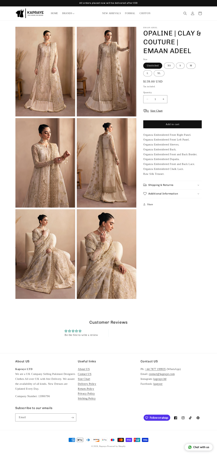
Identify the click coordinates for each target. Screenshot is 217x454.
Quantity (147, 92)
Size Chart (84, 378)
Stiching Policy (87, 398)
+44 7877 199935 (155, 369)
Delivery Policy (87, 383)
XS (169, 65)
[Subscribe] (72, 418)
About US (84, 369)
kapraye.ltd (159, 378)
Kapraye (103, 446)
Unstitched (153, 65)
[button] (67, 13)
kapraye (158, 383)
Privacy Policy (86, 393)
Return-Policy (86, 388)
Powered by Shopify (116, 446)
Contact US (84, 374)
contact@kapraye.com (162, 374)
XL (159, 73)
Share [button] (150, 204)
